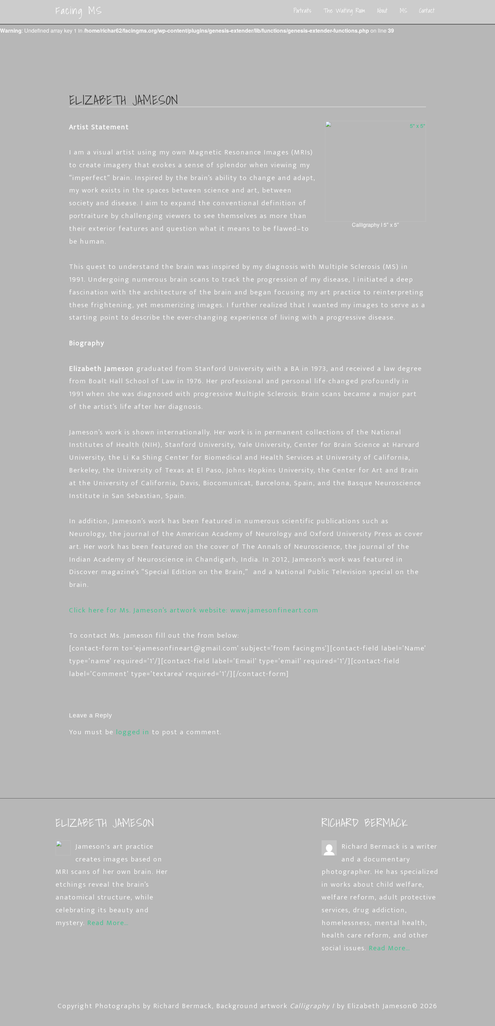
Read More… (108, 923)
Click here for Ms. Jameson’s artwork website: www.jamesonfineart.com (194, 610)
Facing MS (79, 10)
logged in (133, 732)
